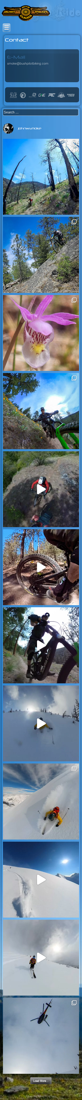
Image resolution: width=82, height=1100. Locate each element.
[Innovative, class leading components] (42, 98)
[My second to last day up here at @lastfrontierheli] (41, 958)
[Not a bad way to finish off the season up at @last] (41, 880)
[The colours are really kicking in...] (41, 567)
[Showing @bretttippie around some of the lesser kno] (41, 489)
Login (53, 1096)
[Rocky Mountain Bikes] (61, 98)
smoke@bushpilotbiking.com (27, 63)
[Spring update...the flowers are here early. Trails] (41, 411)
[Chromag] (13, 98)
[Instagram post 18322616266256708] (41, 177)
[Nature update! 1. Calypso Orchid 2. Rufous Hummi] (41, 333)
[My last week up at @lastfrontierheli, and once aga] (41, 801)
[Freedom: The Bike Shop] (22, 98)
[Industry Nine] (32, 98)
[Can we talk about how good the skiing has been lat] (41, 1036)
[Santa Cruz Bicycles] (70, 98)
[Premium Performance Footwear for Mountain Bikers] (51, 98)
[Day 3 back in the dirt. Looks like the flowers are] (41, 645)
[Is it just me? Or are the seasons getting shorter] (41, 723)
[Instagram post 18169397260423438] (41, 255)
